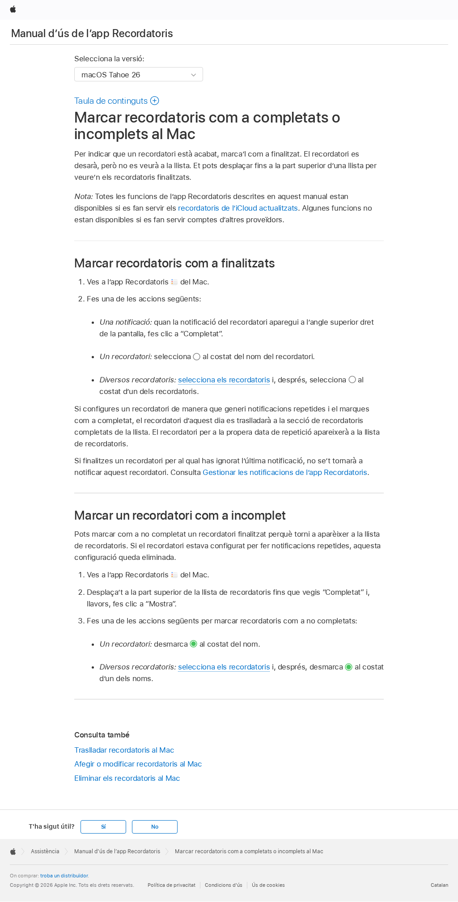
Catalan (439, 885)
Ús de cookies (268, 885)
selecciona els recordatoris (224, 379)
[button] (117, 100)
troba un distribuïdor (64, 875)
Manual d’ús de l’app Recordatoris (92, 33)
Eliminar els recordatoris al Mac (127, 778)
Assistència (45, 851)
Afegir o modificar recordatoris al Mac (138, 763)
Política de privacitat (171, 885)
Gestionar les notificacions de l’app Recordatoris (285, 472)
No (154, 827)
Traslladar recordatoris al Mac (124, 749)
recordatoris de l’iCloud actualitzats (238, 207)
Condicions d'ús (223, 885)
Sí (103, 827)
